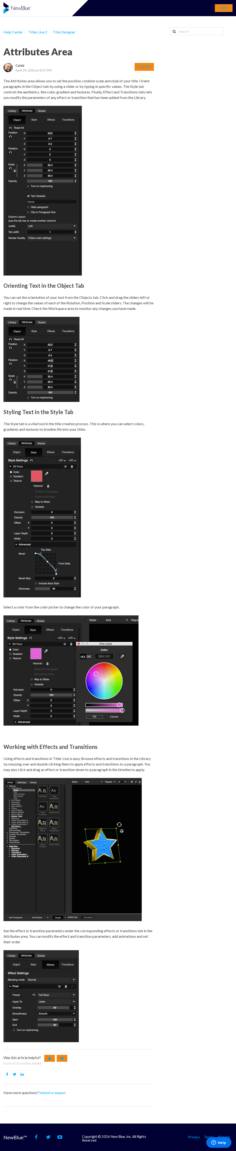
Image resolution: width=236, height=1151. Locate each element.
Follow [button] (144, 66)
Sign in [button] (223, 8)
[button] (49, 1058)
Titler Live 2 (37, 32)
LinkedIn (25, 1074)
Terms (209, 1136)
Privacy (194, 1136)
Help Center (13, 32)
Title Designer (64, 32)
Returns (224, 1136)
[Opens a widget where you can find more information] (218, 1143)
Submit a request (52, 1092)
